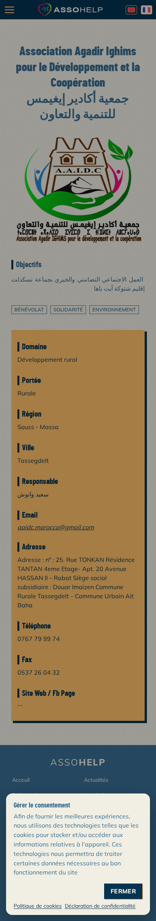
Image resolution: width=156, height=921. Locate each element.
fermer (123, 891)
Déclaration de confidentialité (100, 906)
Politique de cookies (38, 906)
